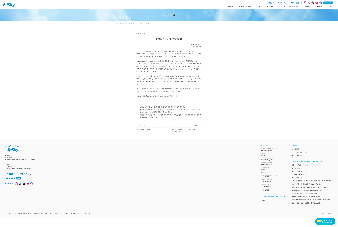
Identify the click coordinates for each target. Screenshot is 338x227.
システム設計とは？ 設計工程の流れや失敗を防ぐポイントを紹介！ (310, 187)
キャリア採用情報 (297, 155)
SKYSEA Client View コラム (299, 171)
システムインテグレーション (266, 6)
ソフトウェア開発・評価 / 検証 (290, 6)
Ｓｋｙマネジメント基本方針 (53, 213)
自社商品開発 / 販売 (245, 6)
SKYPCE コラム (296, 168)
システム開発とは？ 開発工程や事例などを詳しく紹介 (307, 184)
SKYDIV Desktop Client (267, 159)
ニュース (331, 6)
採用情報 (319, 6)
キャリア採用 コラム (297, 177)
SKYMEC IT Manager (269, 163)
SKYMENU (263, 172)
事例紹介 (307, 6)
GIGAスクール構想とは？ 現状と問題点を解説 (304, 193)
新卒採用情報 (295, 149)
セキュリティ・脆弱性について (71, 213)
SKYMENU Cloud (269, 176)
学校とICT (263, 200)
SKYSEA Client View (269, 149)
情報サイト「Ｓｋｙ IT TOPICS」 (300, 165)
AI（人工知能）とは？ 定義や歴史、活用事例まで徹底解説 (307, 190)
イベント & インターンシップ (300, 152)
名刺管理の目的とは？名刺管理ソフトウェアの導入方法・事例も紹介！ (311, 200)
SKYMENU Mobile (268, 180)
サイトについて (38, 213)
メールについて (86, 213)
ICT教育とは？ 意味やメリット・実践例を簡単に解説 (306, 196)
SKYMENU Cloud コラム (299, 174)
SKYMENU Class (267, 185)
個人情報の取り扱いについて (23, 213)
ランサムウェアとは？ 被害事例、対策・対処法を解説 (306, 203)
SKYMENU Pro (267, 190)
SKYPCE (263, 154)
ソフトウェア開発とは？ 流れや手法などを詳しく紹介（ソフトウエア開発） (312, 181)
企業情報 (230, 6)
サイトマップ (9, 213)
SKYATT (265, 168)
